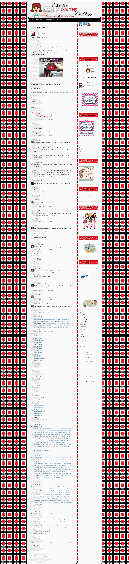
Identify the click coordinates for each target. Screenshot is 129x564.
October (82, 324)
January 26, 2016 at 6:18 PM (43, 480)
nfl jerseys (64, 486)
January (82, 343)
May (81, 334)
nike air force (56, 475)
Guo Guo (36, 335)
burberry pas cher (47, 467)
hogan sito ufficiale (58, 463)
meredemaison (37, 162)
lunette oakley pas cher (39, 461)
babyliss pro (36, 492)
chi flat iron (39, 504)
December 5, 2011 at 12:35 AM (43, 290)
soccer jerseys (47, 502)
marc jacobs (59, 519)
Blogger (92, 381)
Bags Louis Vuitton (38, 321)
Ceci (80, 143)
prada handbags (42, 438)
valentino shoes (53, 496)
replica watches (57, 438)
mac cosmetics (46, 500)
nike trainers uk (41, 459)
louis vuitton (41, 432)
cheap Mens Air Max (65, 319)
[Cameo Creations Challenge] (90, 106)
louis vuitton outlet (38, 428)
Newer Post (33, 542)
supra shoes (36, 517)
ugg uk (68, 525)
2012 (81, 314)
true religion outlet (49, 459)
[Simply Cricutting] (89, 196)
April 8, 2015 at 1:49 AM (41, 419)
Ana (79, 140)
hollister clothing (54, 486)
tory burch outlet (44, 444)
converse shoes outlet (48, 513)
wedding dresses (46, 496)
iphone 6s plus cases (41, 488)
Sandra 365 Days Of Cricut (40, 303)
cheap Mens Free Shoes (49, 329)
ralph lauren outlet (47, 428)
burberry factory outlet (53, 444)
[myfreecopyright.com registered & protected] (89, 376)
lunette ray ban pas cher (48, 463)
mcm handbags (60, 492)
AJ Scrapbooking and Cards (40, 283)
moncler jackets (53, 519)
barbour (58, 521)
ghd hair (36, 500)
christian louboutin (61, 440)
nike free (54, 440)
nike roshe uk (49, 469)
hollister (60, 486)
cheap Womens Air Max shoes (45, 323)
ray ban (67, 502)
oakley (42, 502)
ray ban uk (57, 465)
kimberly (36, 210)
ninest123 (36, 424)
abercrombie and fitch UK (39, 477)
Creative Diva (37, 180)
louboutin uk (64, 442)
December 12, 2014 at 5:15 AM (43, 331)
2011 (81, 317)
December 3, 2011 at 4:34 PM (43, 240)
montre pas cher (53, 515)
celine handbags (61, 500)
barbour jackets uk (44, 527)
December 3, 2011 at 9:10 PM (43, 279)
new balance (50, 457)
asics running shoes (38, 494)
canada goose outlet (62, 527)
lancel (41, 531)
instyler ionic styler (44, 492)
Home (32, 19)
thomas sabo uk (40, 525)
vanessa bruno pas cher (49, 461)
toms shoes (40, 523)
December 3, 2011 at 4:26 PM (43, 221)
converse (64, 463)
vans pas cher (64, 457)
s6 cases (36, 486)
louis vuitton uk (63, 521)
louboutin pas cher (57, 469)
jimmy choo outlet (54, 500)
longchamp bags (48, 440)
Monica (41, 119)
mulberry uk (43, 469)
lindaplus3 (36, 199)
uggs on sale (61, 327)
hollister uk (62, 459)
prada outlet (61, 444)
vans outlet (48, 488)
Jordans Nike (37, 316)
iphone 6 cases (41, 486)
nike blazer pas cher (55, 467)
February (82, 341)
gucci (52, 502)
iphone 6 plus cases (63, 494)
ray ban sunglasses (50, 438)
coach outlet (36, 527)
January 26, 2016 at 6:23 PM (43, 536)
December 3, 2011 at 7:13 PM (43, 264)
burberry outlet (63, 436)
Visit (84, 295)
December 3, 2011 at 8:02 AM (43, 157)
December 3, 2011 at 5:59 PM (43, 249)
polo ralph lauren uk (65, 469)
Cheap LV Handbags (56, 323)
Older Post (69, 542)
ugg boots (36, 323)
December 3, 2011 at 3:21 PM (43, 206)
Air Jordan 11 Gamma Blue (43, 325)
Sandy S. (36, 294)
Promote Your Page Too (90, 198)
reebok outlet (56, 502)
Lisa (79, 147)
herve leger (48, 498)
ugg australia (40, 329)
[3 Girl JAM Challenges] (90, 229)
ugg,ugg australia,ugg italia (40, 515)
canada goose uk (67, 515)
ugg (45, 319)
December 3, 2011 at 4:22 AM (43, 135)
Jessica (80, 145)
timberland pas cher (38, 473)
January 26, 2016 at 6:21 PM (43, 507)
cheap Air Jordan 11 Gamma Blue (51, 327)
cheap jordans (46, 430)
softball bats (39, 490)
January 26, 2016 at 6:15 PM (43, 450)
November (82, 321)
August (81, 329)
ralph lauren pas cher (44, 471)
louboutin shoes (52, 430)
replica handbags (56, 477)
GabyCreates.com (38, 244)
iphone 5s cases (37, 502)
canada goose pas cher (53, 527)
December (82, 319)
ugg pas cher (52, 325)
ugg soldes (67, 321)
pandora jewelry (37, 521)
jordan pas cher (68, 459)
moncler (48, 515)
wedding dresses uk (44, 517)
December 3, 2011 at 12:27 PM (43, 195)
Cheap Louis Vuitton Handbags (53, 319)
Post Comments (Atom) (42, 545)
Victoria (36, 253)
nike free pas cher (38, 457)
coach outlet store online (60, 461)
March (81, 338)
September (82, 326)
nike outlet (40, 430)
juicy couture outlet (47, 523)
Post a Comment (34, 540)
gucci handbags (51, 434)
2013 (81, 312)
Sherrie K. (36, 268)
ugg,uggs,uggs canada (57, 513)
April (81, 336)
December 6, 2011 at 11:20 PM (43, 312)
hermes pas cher (49, 477)
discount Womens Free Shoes (49, 321)
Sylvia (80, 151)
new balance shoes (52, 492)
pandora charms (66, 519)
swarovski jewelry (55, 523)
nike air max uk (43, 465)
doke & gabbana (45, 521)
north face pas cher (63, 471)
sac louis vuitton (46, 531)
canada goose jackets (38, 513)
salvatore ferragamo (53, 490)
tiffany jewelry (46, 442)
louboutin (67, 500)
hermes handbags (46, 494)
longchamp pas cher (38, 463)
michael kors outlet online (59, 432)
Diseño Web (91, 361)
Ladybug (36, 139)
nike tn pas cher (57, 457)
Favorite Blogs (49, 19)
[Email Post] (52, 119)
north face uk (63, 465)
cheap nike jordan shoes (39, 319)
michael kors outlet (49, 432)
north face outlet (65, 490)
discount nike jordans (60, 321)
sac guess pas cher (51, 465)
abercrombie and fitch (47, 473)
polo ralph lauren (54, 494)
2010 (81, 346)
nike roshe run (46, 490)
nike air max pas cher (54, 471)
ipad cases (40, 500)
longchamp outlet (56, 436)
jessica (35, 225)
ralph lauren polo (43, 434)
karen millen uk (58, 529)
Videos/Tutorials (39, 19)
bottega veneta (54, 498)
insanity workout (54, 488)
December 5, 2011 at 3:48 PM (43, 299)
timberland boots (61, 498)
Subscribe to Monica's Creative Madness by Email (89, 268)
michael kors (37, 434)
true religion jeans (63, 475)
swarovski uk (65, 529)
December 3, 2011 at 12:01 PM (43, 176)
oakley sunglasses (40, 436)
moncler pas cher (59, 517)
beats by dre (62, 502)
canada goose (60, 515)
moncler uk (55, 525)
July (81, 331)
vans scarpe (67, 498)
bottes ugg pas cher (42, 529)
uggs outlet (41, 327)
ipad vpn (87, 361)
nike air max (64, 438)
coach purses (40, 467)
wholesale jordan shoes (60, 325)
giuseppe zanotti (41, 498)
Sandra (80, 149)
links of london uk (50, 529)
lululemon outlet (63, 467)
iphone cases (47, 486)
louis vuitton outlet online (56, 428)
